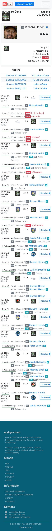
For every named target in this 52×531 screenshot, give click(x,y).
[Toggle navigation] (46, 4)
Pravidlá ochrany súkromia (19, 495)
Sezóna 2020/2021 (16, 88)
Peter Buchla (36, 345)
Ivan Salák (39, 365)
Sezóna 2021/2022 (16, 84)
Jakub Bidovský (37, 164)
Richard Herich (36, 105)
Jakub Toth (19, 312)
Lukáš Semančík (21, 157)
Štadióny (9, 474)
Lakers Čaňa (40, 84)
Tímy (7, 470)
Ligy (7, 464)
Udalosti (9, 477)
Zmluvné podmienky (15, 491)
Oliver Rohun (20, 168)
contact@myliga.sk (17, 512)
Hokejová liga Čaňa (24, 4)
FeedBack (10, 501)
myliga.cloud (12, 432)
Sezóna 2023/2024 (16, 75)
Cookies (9, 498)
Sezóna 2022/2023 (16, 79)
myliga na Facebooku (19, 517)
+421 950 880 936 (17, 515)
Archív (8, 480)
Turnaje (9, 467)
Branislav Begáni (40, 329)
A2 (31, 527)
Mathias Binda (21, 109)
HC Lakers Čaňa (40, 75)
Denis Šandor (19, 188)
